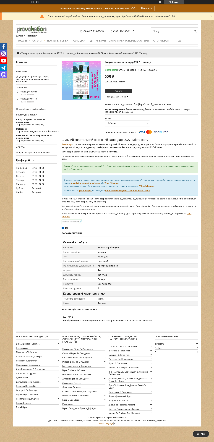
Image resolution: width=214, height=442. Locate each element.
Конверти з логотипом (26, 361)
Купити (118, 91)
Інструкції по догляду (26, 390)
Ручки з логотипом (118, 363)
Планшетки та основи (26, 352)
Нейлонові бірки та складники (76, 374)
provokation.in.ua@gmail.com (85, 183)
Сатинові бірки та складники (76, 353)
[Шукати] (195, 31)
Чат (203, 434)
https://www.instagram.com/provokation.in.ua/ (38, 131)
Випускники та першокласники (129, 40)
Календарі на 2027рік (54, 53)
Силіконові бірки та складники (77, 357)
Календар (67, 144)
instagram (159, 344)
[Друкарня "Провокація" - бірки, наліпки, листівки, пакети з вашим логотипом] (31, 30)
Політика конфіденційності (154, 420)
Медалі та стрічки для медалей (124, 413)
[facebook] (63, 228)
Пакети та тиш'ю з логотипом (123, 346)
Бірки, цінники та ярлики (28, 344)
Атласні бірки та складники (75, 379)
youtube (158, 348)
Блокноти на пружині (26, 373)
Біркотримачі (22, 348)
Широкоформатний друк (120, 396)
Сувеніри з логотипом (119, 355)
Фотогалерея (160, 40)
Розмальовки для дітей (27, 399)
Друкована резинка (71, 387)
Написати (146, 8)
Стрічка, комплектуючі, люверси (124, 409)
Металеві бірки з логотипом (75, 396)
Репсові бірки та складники (75, 362)
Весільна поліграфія (26, 386)
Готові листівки (23, 403)
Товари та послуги (30, 40)
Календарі (79, 40)
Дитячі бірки (98, 40)
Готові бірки (21, 407)
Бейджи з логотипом (118, 400)
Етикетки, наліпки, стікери (29, 356)
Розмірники (67, 404)
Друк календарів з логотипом (30, 369)
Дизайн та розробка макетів (122, 405)
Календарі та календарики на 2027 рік (86, 53)
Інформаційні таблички (27, 394)
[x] (66, 228)
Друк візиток (22, 378)
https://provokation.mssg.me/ (30, 124)
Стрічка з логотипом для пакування (79, 391)
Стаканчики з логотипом (120, 392)
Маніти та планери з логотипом (124, 367)
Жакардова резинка (71, 383)
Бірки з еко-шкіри (70, 400)
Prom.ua (122, 418)
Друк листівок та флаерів (28, 382)
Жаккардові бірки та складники (77, 349)
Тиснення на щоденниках (121, 359)
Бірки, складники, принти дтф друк (79, 408)
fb (156, 352)
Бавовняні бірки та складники (76, 366)
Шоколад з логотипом (119, 351)
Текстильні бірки (57, 40)
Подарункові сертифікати (28, 365)
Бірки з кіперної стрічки (73, 370)
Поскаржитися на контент (129, 420)
